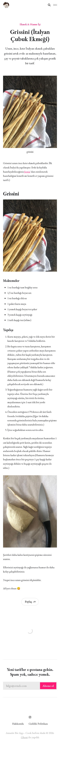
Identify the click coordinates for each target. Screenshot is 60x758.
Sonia (27, 171)
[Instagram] (30, 717)
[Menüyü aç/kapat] (55, 5)
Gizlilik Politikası (38, 723)
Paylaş (28, 601)
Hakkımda (18, 723)
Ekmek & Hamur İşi (30, 24)
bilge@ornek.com (30, 686)
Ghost (24, 737)
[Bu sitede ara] (49, 5)
